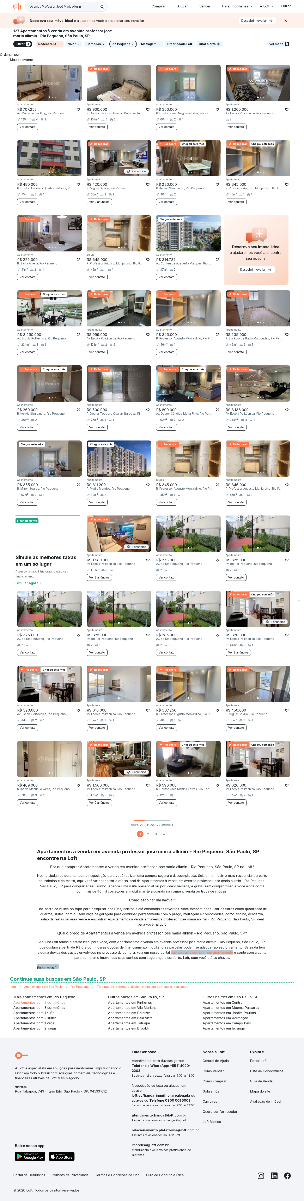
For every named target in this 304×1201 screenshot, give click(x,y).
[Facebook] (287, 1176)
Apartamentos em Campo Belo (227, 1023)
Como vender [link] (213, 1071)
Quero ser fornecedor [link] (220, 1111)
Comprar (159, 6)
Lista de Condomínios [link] (266, 1071)
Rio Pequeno (80, 986)
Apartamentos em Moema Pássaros (231, 1008)
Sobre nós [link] (211, 1091)
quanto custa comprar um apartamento (202, 952)
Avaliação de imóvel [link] (265, 1101)
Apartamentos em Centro (223, 1002)
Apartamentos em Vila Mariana (132, 1008)
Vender (205, 6)
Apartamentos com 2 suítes (34, 1018)
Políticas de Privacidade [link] (70, 1175)
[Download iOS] (62, 1157)
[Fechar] (286, 21)
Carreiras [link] (210, 1101)
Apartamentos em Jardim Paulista (229, 1013)
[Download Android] (30, 1157)
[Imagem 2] (52, 97)
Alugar (182, 6)
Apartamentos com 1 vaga (33, 1023)
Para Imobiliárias (235, 6)
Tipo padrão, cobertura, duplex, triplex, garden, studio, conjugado (142, 986)
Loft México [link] (212, 1122)
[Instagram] (261, 1176)
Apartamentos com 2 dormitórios (39, 1002)
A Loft (264, 6)
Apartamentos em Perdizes (129, 1013)
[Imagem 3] (55, 97)
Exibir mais (45, 967)
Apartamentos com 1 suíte (33, 1013)
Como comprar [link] (215, 1081)
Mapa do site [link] (260, 1091)
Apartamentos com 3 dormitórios (39, 1008)
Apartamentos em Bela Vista (130, 1018)
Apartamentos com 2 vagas (34, 1028)
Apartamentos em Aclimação (225, 1018)
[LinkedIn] (274, 1176)
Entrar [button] (286, 6)
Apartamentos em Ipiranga (224, 1028)
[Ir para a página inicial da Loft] (19, 6)
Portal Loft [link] (258, 1061)
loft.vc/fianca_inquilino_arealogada (161, 1095)
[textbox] (66, 7)
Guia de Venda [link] (261, 1081)
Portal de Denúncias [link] (29, 1175)
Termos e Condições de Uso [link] (117, 1175)
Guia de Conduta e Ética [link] (165, 1175)
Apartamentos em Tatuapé (129, 1023)
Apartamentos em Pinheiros (130, 1002)
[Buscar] (102, 6)
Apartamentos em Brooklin (129, 1028)
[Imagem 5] (130, 97)
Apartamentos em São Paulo (43, 986)
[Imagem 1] (49, 97)
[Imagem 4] (58, 97)
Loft (13, 986)
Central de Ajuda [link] (216, 1061)
